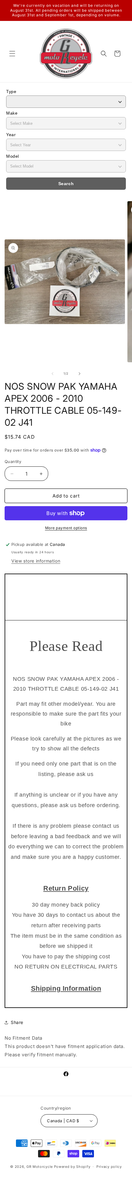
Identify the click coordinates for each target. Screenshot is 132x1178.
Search (66, 183)
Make (11, 113)
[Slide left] (52, 373)
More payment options (66, 528)
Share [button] (17, 1022)
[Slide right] (79, 373)
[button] (12, 53)
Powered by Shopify (72, 1166)
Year (11, 134)
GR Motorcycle (39, 1166)
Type (11, 91)
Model (12, 156)
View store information (35, 560)
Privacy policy (109, 1166)
